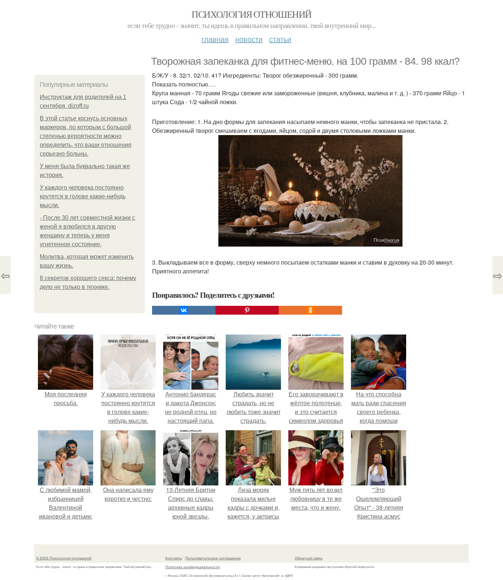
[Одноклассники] (310, 310)
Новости (249, 38)
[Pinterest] (247, 310)
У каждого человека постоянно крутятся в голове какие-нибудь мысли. (83, 196)
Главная (215, 38)
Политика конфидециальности (192, 566)
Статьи (280, 38)
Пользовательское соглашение (213, 557)
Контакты (173, 557)
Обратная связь (309, 557)
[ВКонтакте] (183, 310)
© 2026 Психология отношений (64, 557)
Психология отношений (251, 14)
